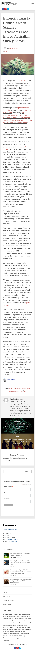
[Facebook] (3, 9)
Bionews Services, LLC (10, 529)
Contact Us (7, 596)
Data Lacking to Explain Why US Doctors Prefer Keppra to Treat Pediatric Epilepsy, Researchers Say (20, 571)
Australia (12, 388)
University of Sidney (20, 391)
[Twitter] (8, 9)
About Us (6, 592)
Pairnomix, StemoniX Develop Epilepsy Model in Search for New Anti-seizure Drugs (20, 562)
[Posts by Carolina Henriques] (5, 48)
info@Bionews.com (12, 539)
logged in (16, 458)
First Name (7, 493)
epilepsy (22, 81)
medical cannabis (18, 390)
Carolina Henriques (14, 48)
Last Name (7, 498)
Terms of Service (8, 600)
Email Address (8, 486)
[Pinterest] (5, 9)
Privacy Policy (7, 604)
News (5, 51)
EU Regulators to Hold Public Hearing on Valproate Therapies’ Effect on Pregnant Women (20, 580)
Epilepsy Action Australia (22, 388)
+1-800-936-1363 (12, 541)
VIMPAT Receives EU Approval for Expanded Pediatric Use (19, 554)
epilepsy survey (8, 390)
